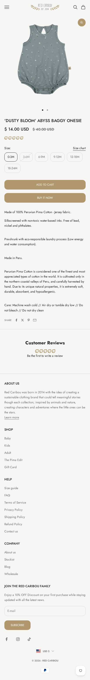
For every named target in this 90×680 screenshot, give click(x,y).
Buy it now (45, 198)
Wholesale (11, 574)
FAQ (7, 495)
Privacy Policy (13, 509)
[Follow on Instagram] (18, 639)
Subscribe (17, 625)
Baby (7, 438)
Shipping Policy (14, 517)
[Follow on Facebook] (6, 639)
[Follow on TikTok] (29, 639)
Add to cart (45, 185)
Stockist (9, 559)
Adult (7, 452)
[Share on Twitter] (22, 320)
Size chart (79, 148)
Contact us (11, 531)
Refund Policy (13, 524)
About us (10, 552)
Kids (7, 445)
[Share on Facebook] (16, 320)
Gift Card (10, 467)
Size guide (11, 488)
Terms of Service (15, 502)
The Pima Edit (13, 460)
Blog (7, 566)
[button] (13, 138)
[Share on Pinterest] (28, 320)
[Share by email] (34, 320)
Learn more (11, 417)
